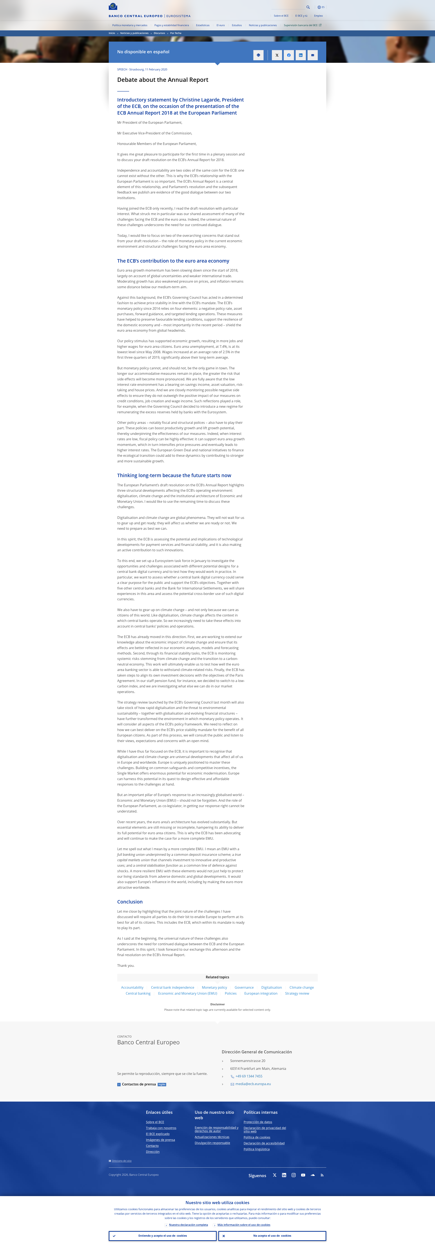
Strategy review (297, 993)
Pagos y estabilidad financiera (171, 25)
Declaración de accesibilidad (264, 1143)
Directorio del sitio (122, 1161)
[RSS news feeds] (322, 1175)
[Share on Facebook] (289, 55)
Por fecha (175, 33)
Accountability (132, 988)
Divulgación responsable (212, 1143)
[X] (275, 1175)
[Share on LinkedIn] (301, 55)
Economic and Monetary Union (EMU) (187, 993)
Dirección (153, 1151)
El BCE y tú (301, 16)
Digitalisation (271, 988)
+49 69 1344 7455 (249, 1076)
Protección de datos (258, 1122)
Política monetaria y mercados (129, 25)
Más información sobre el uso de (244, 1225)
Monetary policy (214, 988)
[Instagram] (294, 1175)
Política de (257, 1137)
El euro (221, 25)
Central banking (138, 993)
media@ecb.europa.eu (253, 1084)
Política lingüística (257, 1149)
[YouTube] (303, 1175)
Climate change (302, 988)
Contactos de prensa (139, 1084)
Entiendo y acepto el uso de (162, 1236)
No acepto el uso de (272, 1236)
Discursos (159, 33)
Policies (231, 993)
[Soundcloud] (313, 1175)
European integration (260, 993)
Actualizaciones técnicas (212, 1137)
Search (308, 7)
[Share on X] (277, 55)
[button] (314, 7)
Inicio (112, 33)
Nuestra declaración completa (188, 1225)
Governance (244, 988)
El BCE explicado (158, 1134)
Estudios (237, 25)
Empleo (318, 16)
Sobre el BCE (281, 16)
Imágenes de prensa (160, 1140)
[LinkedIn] (284, 1175)
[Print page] (258, 55)
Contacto (152, 1146)
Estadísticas (203, 25)
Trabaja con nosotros (161, 1128)
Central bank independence (172, 988)
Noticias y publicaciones (263, 25)
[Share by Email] (313, 55)
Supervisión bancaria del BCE (301, 25)
